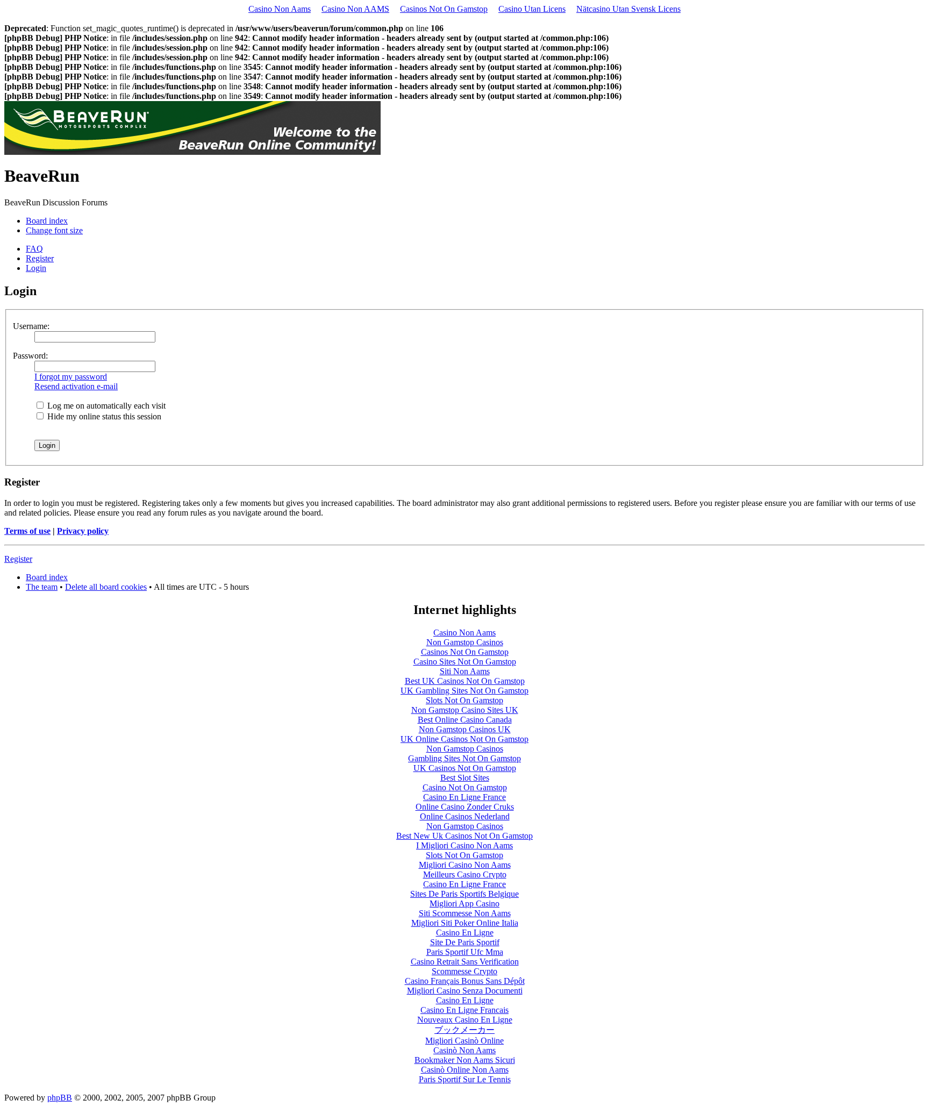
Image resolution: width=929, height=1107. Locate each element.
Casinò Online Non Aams (465, 1069)
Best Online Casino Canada (465, 719)
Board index (47, 220)
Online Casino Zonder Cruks (465, 806)
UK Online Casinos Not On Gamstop (464, 739)
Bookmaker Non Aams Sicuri (465, 1060)
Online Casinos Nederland (465, 816)
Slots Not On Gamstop (464, 700)
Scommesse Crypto (464, 971)
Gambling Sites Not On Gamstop (464, 758)
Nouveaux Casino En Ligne (464, 1019)
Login (36, 268)
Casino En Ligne (465, 932)
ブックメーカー (464, 1029)
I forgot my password (70, 376)
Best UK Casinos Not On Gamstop (465, 680)
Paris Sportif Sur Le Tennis (465, 1079)
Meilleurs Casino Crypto (464, 874)
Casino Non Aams (279, 8)
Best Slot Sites (464, 777)
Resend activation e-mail (76, 386)
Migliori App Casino (464, 903)
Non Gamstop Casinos (464, 642)
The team (42, 586)
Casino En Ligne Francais (464, 1010)
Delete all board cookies (106, 586)
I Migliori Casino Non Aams (464, 845)
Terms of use (27, 530)
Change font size (54, 230)
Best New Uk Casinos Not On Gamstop (464, 835)
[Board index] (192, 151)
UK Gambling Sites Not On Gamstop (464, 690)
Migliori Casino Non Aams (465, 864)
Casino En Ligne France (464, 797)
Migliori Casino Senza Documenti (465, 990)
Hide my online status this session (103, 416)
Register (40, 258)
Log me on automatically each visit (105, 405)
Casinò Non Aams (464, 1050)
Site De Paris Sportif (464, 942)
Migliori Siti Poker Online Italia (464, 922)
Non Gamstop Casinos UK (465, 729)
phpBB (59, 1097)
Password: (30, 355)
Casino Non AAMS (355, 8)
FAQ (34, 248)
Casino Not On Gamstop (465, 787)
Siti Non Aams (465, 671)
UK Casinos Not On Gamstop (464, 768)
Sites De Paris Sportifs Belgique (464, 893)
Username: (31, 326)
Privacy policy (83, 530)
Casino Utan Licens (532, 8)
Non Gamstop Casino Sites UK (464, 710)
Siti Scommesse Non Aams (465, 913)
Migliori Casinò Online (464, 1040)
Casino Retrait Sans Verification (465, 961)
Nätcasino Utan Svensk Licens (628, 8)
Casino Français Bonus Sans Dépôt (465, 980)
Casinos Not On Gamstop (444, 8)
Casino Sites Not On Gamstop (464, 661)
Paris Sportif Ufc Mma (464, 951)
